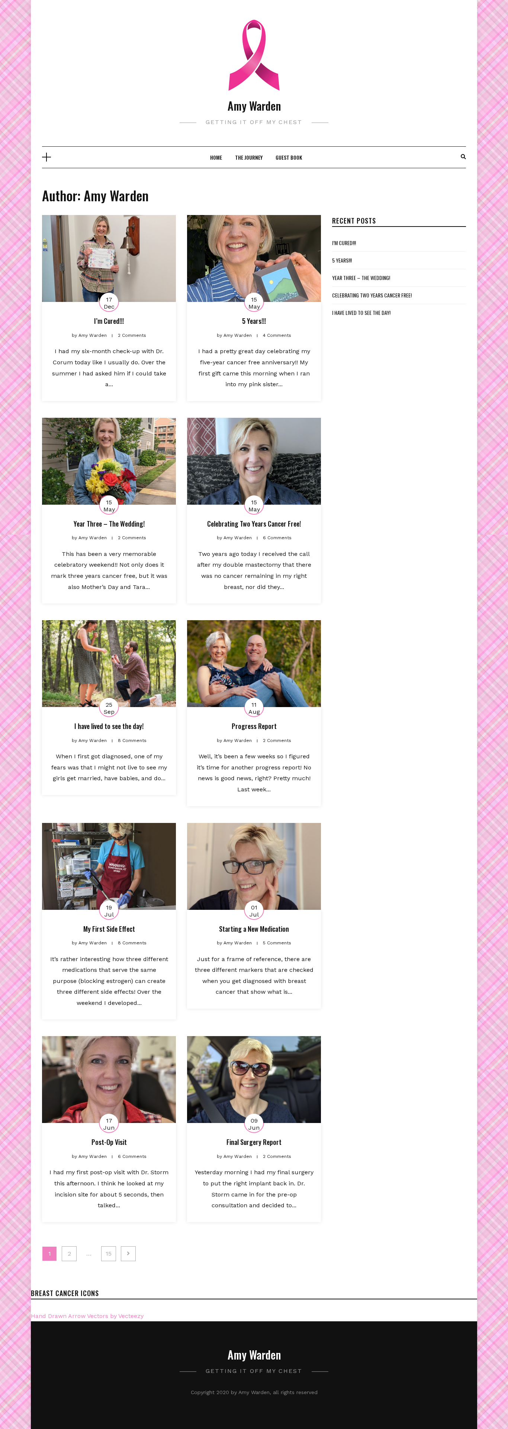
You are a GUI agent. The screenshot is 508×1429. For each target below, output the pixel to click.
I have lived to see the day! (109, 726)
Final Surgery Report (254, 1142)
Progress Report (254, 726)
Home (216, 157)
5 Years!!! (254, 321)
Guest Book (289, 157)
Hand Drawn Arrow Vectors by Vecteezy (87, 1315)
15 (109, 1253)
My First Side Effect (109, 929)
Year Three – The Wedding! (109, 523)
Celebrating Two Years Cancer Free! (254, 523)
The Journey (249, 157)
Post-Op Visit (109, 1142)
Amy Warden (254, 105)
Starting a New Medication (254, 929)
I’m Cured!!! (109, 321)
